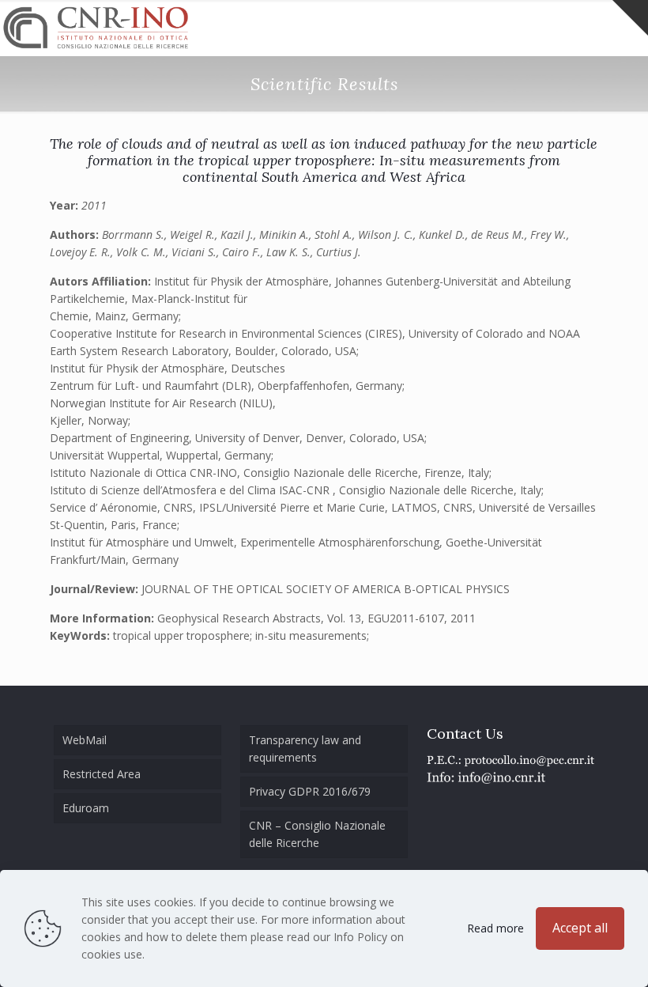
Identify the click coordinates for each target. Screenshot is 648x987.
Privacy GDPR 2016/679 (310, 791)
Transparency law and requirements (305, 748)
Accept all (580, 927)
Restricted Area (101, 773)
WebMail (84, 739)
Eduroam (85, 807)
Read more (495, 928)
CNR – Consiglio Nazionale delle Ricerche (317, 834)
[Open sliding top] (630, 18)
